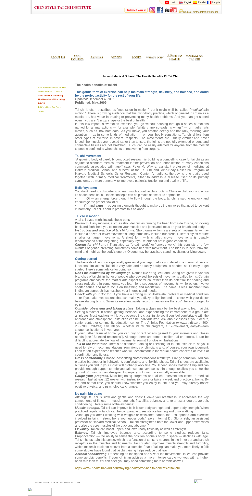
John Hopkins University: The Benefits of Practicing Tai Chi (51, 99)
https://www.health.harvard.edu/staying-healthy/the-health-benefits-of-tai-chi (127, 468)
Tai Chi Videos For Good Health (49, 109)
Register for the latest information (201, 12)
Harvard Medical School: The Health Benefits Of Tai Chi (52, 89)
